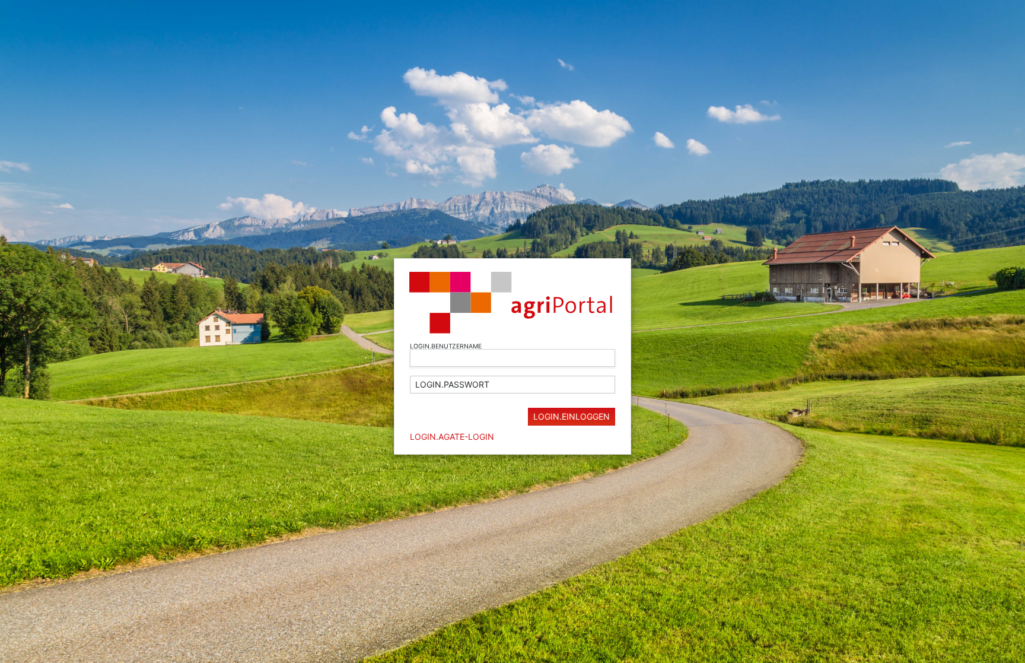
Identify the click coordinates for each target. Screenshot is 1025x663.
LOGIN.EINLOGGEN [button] (571, 416)
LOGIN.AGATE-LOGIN (452, 437)
